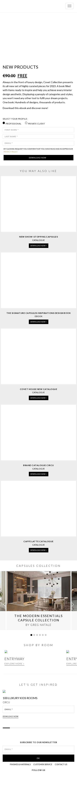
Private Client (36, 123)
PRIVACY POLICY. (11, 152)
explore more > (14, 663)
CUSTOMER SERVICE (42, 764)
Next (73, 707)
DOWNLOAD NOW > (38, 246)
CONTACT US (61, 764)
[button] (72, 604)
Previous (6, 707)
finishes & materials (20, 764)
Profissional (13, 123)
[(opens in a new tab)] (38, 355)
